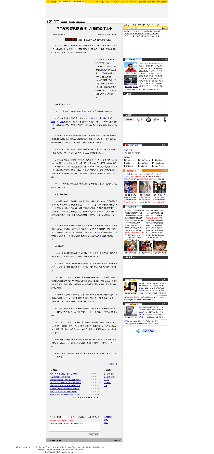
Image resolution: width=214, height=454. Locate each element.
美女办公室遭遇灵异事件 (133, 228)
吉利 (86, 46)
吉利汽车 (107, 383)
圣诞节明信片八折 (130, 202)
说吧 (157, 25)
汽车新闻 (72, 22)
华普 (84, 174)
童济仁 (141, 83)
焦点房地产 (77, 2)
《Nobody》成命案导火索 (133, 230)
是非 (140, 86)
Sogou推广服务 (55, 440)
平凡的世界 (151, 177)
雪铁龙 (154, 89)
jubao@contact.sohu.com (69, 452)
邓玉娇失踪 (139, 31)
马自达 (128, 89)
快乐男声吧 (156, 160)
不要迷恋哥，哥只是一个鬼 (154, 307)
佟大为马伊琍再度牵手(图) (154, 213)
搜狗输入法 (26, 447)
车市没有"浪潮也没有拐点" (153, 73)
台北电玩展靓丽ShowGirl (133, 235)
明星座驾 (142, 286)
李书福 (106, 380)
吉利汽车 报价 (109, 374)
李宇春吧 (142, 160)
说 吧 (137, 145)
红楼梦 (160, 174)
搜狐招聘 (42, 447)
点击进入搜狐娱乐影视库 (154, 233)
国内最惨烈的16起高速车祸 (140, 297)
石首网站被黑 (128, 34)
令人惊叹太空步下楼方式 (156, 240)
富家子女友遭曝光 (130, 293)
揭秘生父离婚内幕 (159, 195)
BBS (158, 2)
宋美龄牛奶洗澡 (129, 36)
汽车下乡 (128, 84)
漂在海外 (127, 321)
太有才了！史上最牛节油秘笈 (155, 291)
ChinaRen (65, 2)
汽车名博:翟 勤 (131, 73)
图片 (152, 25)
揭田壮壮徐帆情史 (130, 195)
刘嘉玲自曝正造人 (145, 202)
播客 (144, 2)
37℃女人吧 (156, 166)
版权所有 (80, 450)
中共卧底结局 (138, 36)
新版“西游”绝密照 (130, 253)
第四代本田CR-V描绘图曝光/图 (153, 86)
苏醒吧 (127, 163)
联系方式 (63, 447)
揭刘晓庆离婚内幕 (145, 197)
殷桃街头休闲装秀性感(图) (133, 215)
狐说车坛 (142, 283)
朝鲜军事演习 (148, 31)
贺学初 (132, 153)
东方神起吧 (156, 163)
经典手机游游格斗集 (148, 179)
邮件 (149, 2)
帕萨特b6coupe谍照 (130, 79)
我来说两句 (102, 34)
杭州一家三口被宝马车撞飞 (154, 286)
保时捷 (130, 87)
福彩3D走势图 (159, 179)
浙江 (92, 118)
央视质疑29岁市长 (129, 31)
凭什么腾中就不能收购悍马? (153, 71)
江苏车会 (142, 293)
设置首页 (19, 447)
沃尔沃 (133, 84)
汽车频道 (64, 22)
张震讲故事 (154, 174)
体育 (101, 2)
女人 (135, 2)
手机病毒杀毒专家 (135, 179)
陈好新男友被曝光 (159, 202)
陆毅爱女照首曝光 (159, 200)
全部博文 (103, 447)
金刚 (104, 118)
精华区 (106, 420)
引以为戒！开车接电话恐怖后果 (155, 293)
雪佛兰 (144, 89)
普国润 (137, 153)
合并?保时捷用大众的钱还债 (153, 66)
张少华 (141, 66)
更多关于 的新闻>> (86, 398)
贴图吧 (127, 166)
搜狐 (59, 2)
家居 (131, 2)
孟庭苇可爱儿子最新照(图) (154, 230)
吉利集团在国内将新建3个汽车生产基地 (65, 395)
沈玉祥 (141, 73)
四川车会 (142, 291)
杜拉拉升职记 (145, 174)
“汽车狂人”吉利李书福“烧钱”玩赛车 (63, 392)
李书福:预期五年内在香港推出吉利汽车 (65, 389)
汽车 (122, 2)
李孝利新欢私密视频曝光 (154, 228)
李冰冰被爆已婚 (145, 195)
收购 (158, 89)
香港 (102, 70)
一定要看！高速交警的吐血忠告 (155, 283)
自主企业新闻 (80, 22)
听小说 (126, 177)
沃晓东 (141, 71)
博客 (153, 2)
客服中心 (56, 447)
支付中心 (34, 447)
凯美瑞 (133, 89)
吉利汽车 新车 (109, 377)
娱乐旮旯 (142, 312)
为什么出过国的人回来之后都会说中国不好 (145, 321)
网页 (139, 25)
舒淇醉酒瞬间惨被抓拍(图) (154, 220)
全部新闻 (96, 447)
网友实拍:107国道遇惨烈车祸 (154, 288)
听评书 (126, 174)
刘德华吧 (142, 163)
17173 (71, 2)
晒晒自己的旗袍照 (137, 324)
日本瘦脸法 (155, 34)
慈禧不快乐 (147, 36)
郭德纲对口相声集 (135, 174)
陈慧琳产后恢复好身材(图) (133, 213)
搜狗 (82, 2)
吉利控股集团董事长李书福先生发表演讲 (65, 380)
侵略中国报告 (155, 36)
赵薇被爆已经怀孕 (130, 197)
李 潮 (141, 68)
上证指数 (128, 160)
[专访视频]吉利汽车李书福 (60, 377)
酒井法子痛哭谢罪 (160, 253)
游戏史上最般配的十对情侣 (155, 235)
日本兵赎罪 (156, 31)
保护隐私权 (71, 447)
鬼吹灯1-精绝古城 (135, 177)
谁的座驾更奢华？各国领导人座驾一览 (143, 300)
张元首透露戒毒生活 (154, 238)
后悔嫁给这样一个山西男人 (154, 315)
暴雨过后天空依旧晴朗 (150, 324)
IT (119, 2)
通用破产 (139, 89)
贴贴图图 (142, 310)
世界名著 (144, 177)
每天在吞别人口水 (130, 317)
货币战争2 (158, 177)
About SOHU (80, 447)
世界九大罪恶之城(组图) (154, 225)
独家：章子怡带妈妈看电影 (155, 210)
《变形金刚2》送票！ (134, 238)
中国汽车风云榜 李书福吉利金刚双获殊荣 (65, 383)
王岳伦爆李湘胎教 (133, 240)
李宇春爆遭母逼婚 (130, 200)
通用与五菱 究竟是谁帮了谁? (152, 78)
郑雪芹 (141, 76)
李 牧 (141, 78)
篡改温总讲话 (137, 34)
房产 (127, 2)
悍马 (134, 87)
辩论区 (106, 423)
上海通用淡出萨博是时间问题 (152, 68)
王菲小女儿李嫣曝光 (145, 253)
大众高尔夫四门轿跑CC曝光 (153, 83)
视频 (140, 2)
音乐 (148, 25)
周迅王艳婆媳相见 (145, 200)
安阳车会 (142, 288)
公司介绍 (89, 447)
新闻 (134, 25)
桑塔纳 (149, 89)
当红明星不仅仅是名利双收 (154, 312)
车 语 (141, 63)
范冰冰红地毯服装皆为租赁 (134, 218)
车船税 (134, 81)
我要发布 (117, 440)
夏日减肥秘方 (146, 34)
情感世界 (142, 315)
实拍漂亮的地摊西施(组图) (154, 223)
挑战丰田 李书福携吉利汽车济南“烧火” (64, 374)
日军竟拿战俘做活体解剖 (133, 223)
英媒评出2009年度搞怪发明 (154, 310)
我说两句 (164, 2)
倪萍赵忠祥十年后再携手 (154, 215)
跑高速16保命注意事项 (156, 297)
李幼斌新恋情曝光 (159, 197)
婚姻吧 (141, 166)
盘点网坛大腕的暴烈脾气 (133, 225)
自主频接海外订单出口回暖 (153, 76)
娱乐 (108, 2)
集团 (105, 386)
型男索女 (142, 317)
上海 (62, 122)
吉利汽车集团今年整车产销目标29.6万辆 (65, 386)
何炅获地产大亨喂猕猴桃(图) (134, 210)
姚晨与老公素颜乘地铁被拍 (134, 220)
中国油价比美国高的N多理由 (153, 81)
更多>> (164, 59)
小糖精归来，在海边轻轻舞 (154, 317)
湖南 (53, 122)
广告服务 (49, 447)
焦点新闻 (142, 307)
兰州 (79, 149)
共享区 (126, 179)
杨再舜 (141, 81)
